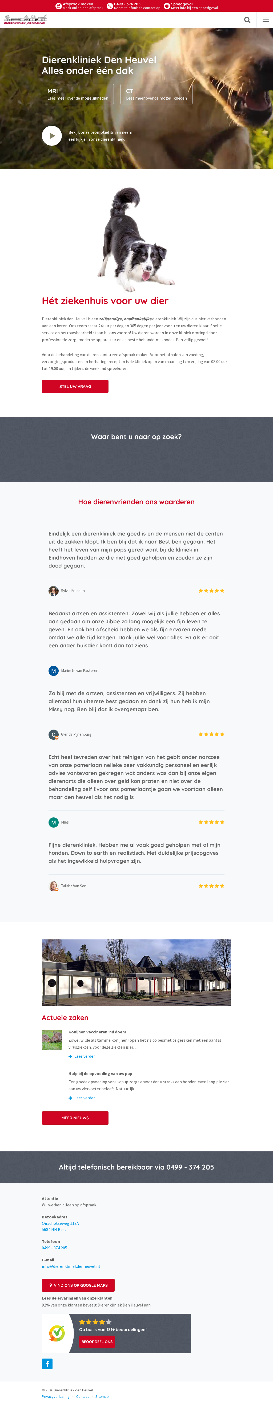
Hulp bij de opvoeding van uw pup (100, 1073)
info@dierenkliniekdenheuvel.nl (71, 1266)
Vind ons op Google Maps (80, 1285)
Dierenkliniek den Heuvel (73, 1390)
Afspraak (83, 6)
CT (156, 94)
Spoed (194, 6)
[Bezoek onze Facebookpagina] (47, 1364)
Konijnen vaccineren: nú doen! (97, 1031)
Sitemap (102, 1396)
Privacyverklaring (56, 1396)
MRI (77, 94)
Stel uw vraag (75, 386)
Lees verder (84, 1056)
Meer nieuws (75, 1117)
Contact (82, 1396)
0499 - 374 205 (137, 6)
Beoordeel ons (97, 1341)
